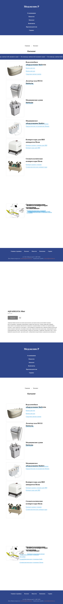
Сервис (31, 30)
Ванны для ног (30, 68)
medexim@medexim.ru (26, 258)
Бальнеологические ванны (34, 65)
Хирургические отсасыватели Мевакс (37, 126)
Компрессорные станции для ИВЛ (36, 145)
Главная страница (16, 251)
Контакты (31, 23)
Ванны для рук (30, 71)
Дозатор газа (30, 84)
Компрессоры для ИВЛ (33, 148)
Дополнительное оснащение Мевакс (37, 124)
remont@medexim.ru (49, 258)
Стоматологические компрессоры (36, 167)
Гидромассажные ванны (33, 74)
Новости (31, 16)
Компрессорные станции (34, 164)
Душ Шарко (29, 103)
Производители (31, 27)
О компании (31, 13)
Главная (27, 46)
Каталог (31, 20)
